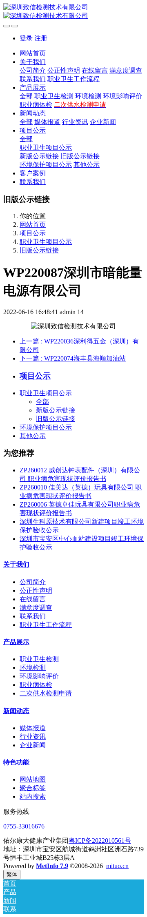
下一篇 (73, 358)
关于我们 (16, 564)
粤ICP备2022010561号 (100, 840)
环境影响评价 (39, 676)
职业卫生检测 (39, 659)
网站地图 (33, 779)
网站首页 (33, 53)
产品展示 (16, 641)
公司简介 (33, 581)
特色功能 (16, 762)
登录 (26, 38)
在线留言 (33, 599)
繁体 (12, 874)
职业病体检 (36, 684)
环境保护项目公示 (46, 427)
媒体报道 (33, 727)
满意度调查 (36, 607)
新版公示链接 (55, 410)
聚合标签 (33, 787)
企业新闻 (33, 745)
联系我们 (33, 616)
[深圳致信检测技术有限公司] (73, 11)
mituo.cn (117, 865)
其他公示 (33, 435)
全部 (26, 96)
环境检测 (33, 667)
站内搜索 (33, 796)
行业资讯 (33, 736)
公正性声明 (36, 590)
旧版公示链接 (39, 250)
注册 (40, 38)
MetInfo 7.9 (52, 865)
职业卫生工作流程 (46, 624)
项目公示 (33, 233)
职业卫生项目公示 (46, 241)
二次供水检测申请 (46, 693)
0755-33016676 (24, 826)
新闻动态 (16, 710)
